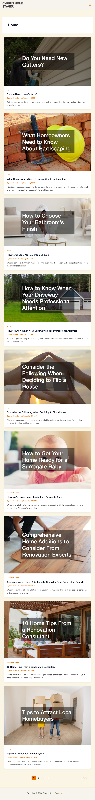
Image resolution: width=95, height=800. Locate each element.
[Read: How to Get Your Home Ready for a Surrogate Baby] (47, 460)
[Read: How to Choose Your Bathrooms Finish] (47, 222)
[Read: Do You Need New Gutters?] (47, 61)
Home (9, 90)
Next (86, 778)
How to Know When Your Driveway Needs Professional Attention (42, 330)
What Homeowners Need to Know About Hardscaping (36, 179)
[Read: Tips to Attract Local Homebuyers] (47, 715)
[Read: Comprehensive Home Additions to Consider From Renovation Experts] (47, 544)
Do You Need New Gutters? (22, 94)
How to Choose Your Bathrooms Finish (28, 254)
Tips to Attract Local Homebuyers (25, 753)
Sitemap (64, 793)
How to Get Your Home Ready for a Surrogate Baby (35, 497)
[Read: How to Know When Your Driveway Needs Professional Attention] (47, 298)
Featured (10, 493)
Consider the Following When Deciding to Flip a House (36, 412)
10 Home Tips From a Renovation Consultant (31, 667)
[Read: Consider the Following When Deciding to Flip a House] (47, 376)
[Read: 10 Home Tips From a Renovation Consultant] (47, 629)
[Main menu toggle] (90, 5)
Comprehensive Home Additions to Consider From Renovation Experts (45, 582)
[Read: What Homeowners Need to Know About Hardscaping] (47, 142)
